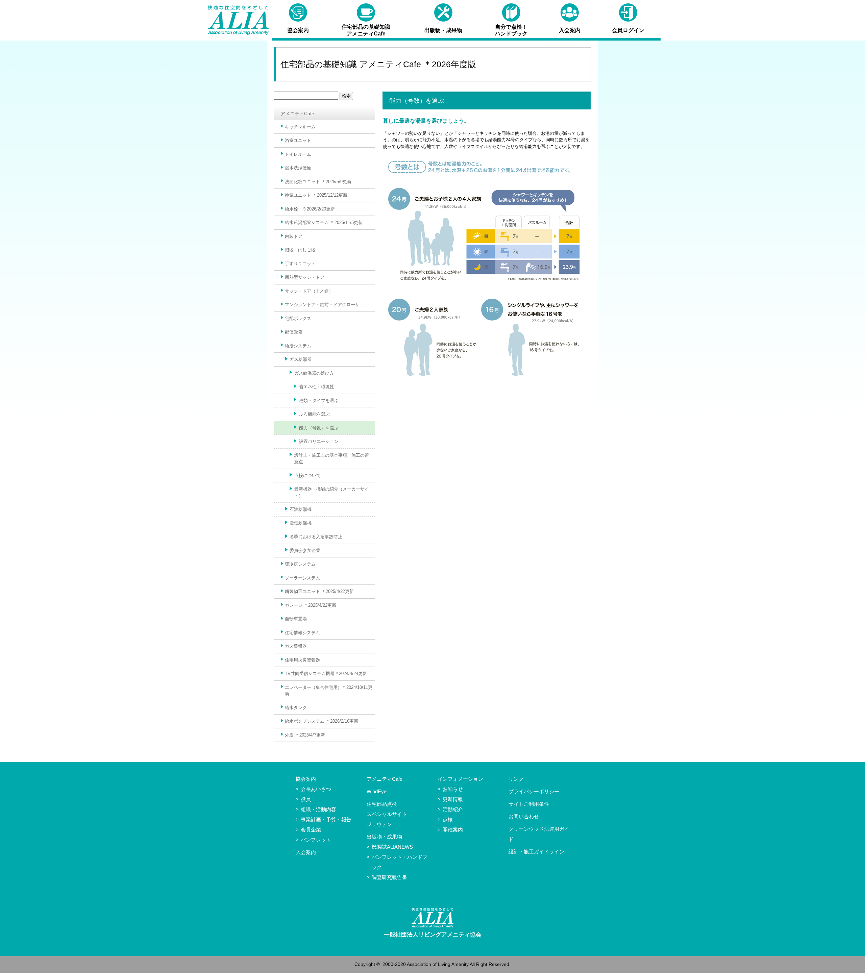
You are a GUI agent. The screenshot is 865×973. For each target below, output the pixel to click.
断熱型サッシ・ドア (304, 277)
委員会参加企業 (305, 550)
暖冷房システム (300, 564)
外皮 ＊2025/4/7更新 (305, 735)
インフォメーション (460, 779)
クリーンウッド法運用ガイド (539, 834)
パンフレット (316, 840)
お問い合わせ (524, 816)
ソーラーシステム (302, 577)
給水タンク (296, 707)
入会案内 (306, 852)
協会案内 (306, 779)
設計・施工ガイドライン (536, 851)
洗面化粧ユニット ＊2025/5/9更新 (318, 181)
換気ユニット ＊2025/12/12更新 (316, 195)
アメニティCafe (297, 113)
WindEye (377, 791)
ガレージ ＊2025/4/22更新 (310, 605)
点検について (307, 475)
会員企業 (311, 829)
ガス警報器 (296, 646)
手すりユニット (300, 263)
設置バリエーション (319, 441)
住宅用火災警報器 (302, 660)
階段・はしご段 (300, 249)
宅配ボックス (298, 318)
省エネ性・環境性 (316, 386)
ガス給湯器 (301, 359)
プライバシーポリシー (534, 791)
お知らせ (453, 789)
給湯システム (298, 345)
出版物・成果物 (384, 837)
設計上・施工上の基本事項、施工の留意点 (331, 459)
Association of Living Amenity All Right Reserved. (459, 964)
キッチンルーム (300, 126)
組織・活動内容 (318, 809)
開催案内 (453, 829)
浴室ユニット (298, 140)
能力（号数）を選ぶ (319, 427)
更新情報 (453, 799)
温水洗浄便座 (298, 167)
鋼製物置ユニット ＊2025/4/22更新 (319, 591)
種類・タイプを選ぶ (319, 400)
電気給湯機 (301, 523)
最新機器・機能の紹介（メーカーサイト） (331, 492)
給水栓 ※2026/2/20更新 (310, 208)
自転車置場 (296, 618)
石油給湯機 (301, 509)
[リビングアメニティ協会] (238, 20)
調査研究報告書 (389, 877)
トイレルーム (298, 154)
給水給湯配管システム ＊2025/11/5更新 (324, 222)
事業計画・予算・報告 (326, 819)
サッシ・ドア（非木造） (309, 291)
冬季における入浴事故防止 (316, 536)
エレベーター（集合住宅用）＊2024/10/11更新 (328, 691)
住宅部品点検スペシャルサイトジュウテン (387, 814)
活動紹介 (453, 809)
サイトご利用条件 (529, 804)
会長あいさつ (316, 789)
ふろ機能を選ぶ (314, 414)
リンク (516, 779)
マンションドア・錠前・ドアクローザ (322, 304)
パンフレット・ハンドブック (399, 862)
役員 (306, 799)
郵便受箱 (293, 331)
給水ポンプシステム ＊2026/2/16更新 (321, 721)
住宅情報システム (302, 632)
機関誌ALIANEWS (392, 847)
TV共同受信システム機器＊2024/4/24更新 (326, 673)
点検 (448, 819)
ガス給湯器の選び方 (314, 373)
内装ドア (293, 236)
